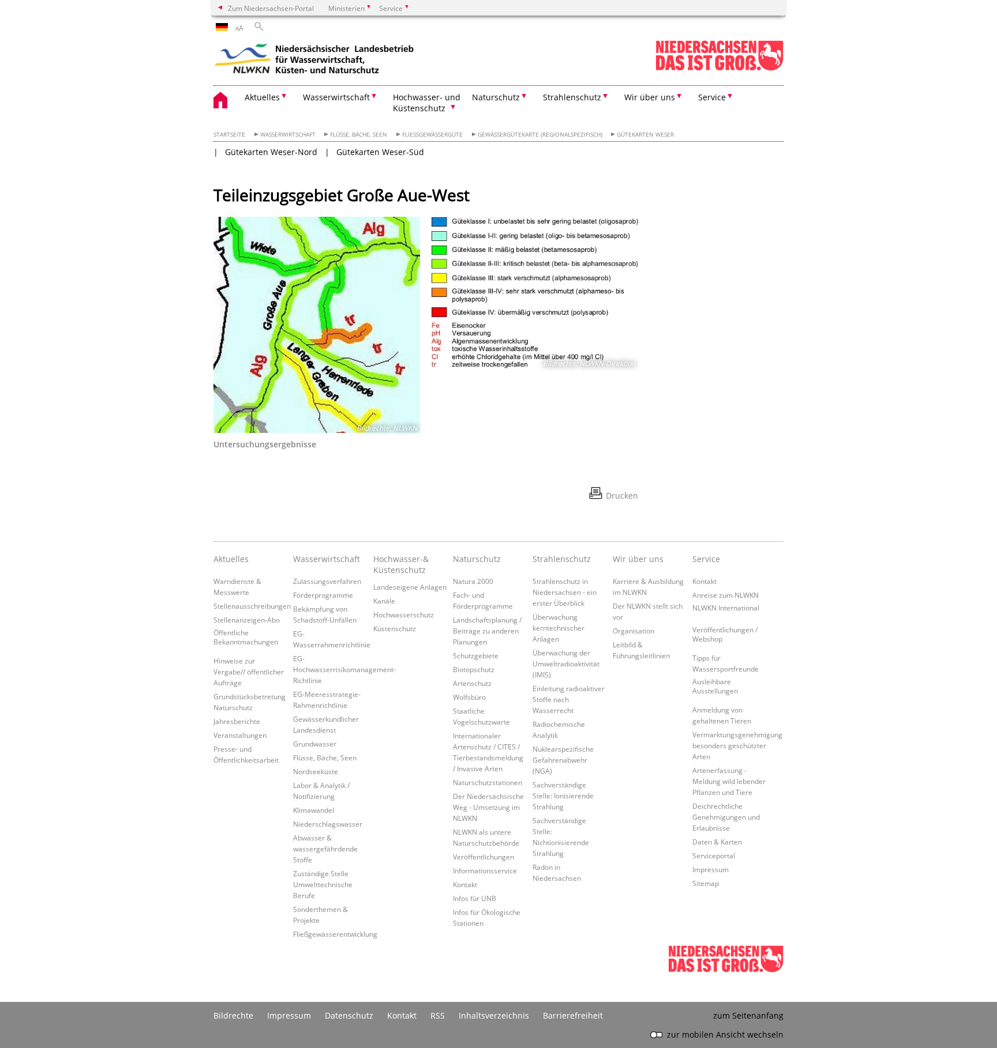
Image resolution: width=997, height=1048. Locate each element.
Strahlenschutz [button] (572, 97)
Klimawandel (313, 810)
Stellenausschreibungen (252, 605)
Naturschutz (477, 558)
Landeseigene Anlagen (410, 586)
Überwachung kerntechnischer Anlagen (558, 627)
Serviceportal (713, 855)
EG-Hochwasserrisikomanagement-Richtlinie (344, 669)
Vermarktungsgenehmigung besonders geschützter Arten (737, 745)
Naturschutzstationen (487, 782)
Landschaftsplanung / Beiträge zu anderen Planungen (487, 630)
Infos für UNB (474, 898)
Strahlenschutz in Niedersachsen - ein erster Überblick (565, 592)
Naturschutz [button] (496, 97)
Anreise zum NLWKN (725, 595)
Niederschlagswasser (327, 823)
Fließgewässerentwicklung (335, 933)
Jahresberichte (236, 721)
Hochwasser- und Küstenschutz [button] (426, 103)
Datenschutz (349, 1015)
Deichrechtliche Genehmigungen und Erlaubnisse (726, 816)
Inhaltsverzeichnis (494, 1015)
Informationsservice (485, 870)
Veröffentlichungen (483, 856)
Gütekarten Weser (645, 134)
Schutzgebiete (475, 655)
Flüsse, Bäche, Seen (358, 134)
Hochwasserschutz (403, 614)
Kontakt (465, 884)
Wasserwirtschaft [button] (336, 97)
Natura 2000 (473, 581)
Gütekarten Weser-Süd (380, 151)
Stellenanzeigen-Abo (246, 619)
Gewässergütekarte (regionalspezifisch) (540, 134)
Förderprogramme (323, 595)
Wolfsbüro (469, 697)
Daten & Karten (717, 841)
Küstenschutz (394, 628)
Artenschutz (472, 683)
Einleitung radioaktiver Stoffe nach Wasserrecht (569, 699)
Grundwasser (314, 743)
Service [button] (712, 97)
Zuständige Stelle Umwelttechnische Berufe (323, 884)
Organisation (633, 630)
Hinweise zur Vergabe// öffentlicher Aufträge (248, 671)
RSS (437, 1015)
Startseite (229, 134)
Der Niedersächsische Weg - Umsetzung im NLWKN (488, 807)
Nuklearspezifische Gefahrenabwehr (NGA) (563, 759)
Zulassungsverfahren (327, 581)
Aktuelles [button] (262, 97)
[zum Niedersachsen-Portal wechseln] (719, 68)
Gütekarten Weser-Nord (271, 151)
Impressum (710, 869)
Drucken (622, 495)
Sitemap (705, 883)
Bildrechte (233, 1015)
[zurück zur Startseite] (314, 60)
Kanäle (384, 600)
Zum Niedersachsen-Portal (271, 8)
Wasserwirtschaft (288, 134)
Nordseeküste (315, 771)
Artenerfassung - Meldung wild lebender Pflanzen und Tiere (729, 781)
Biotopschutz (473, 669)
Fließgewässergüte (432, 134)
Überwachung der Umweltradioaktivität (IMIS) (566, 663)
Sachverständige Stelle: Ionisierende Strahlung (563, 795)
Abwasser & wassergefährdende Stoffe (325, 848)
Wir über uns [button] (649, 97)
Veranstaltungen (240, 735)
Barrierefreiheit (573, 1015)
